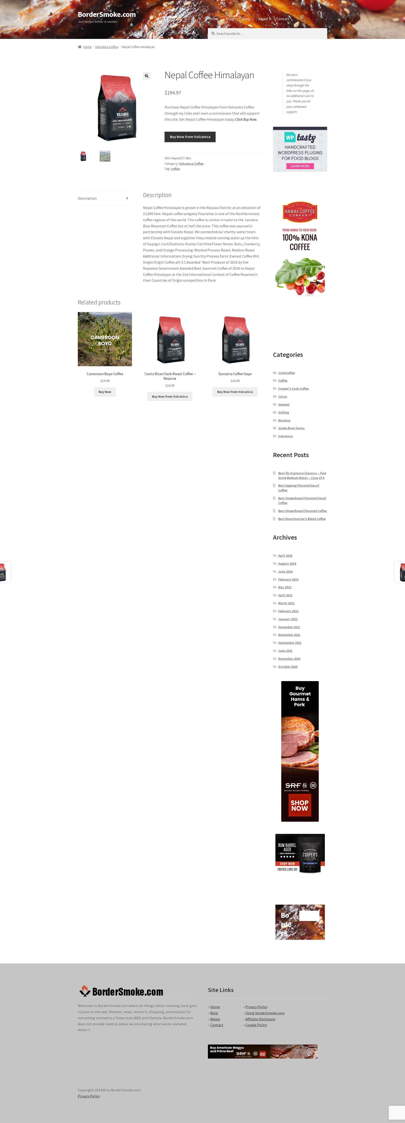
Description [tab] (87, 198)
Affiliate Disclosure (260, 1019)
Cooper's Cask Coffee (293, 388)
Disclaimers (186, 33)
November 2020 (289, 659)
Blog (230, 18)
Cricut (282, 396)
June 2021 (285, 651)
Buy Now (105, 392)
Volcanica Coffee (106, 47)
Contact (282, 18)
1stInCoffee (286, 373)
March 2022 (286, 603)
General (283, 404)
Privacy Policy (256, 1006)
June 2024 (285, 571)
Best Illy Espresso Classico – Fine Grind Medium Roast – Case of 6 (302, 475)
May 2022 (284, 587)
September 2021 (289, 643)
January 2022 (287, 619)
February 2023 (288, 579)
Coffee (282, 380)
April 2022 (285, 595)
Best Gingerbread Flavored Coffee (302, 511)
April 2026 (285, 555)
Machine (284, 420)
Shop (246, 18)
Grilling (283, 412)
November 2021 (289, 635)
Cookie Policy (256, 1024)
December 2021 (289, 627)
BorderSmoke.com (107, 14)
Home (213, 18)
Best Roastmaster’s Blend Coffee (302, 519)
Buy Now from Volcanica (190, 136)
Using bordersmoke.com (265, 1013)
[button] (146, 76)
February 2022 (288, 611)
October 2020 (287, 666)
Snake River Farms (291, 428)
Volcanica (285, 436)
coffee (175, 169)
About (263, 18)
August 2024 (287, 563)
